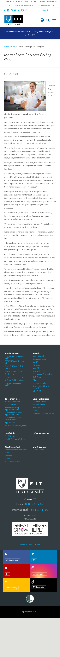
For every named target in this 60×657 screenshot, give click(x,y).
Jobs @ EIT (37, 391)
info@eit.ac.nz (29, 5)
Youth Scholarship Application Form (12, 408)
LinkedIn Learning (40, 383)
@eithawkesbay (12, 560)
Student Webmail (39, 359)
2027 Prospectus (11, 404)
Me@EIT (36, 368)
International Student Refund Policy (13, 418)
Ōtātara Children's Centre (15, 380)
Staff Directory (10, 436)
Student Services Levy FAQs (16, 425)
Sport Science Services (14, 377)
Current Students (39, 401)
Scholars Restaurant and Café (14, 357)
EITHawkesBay (39, 587)
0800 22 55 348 (14, 5)
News (13, 47)
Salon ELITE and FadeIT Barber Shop (14, 367)
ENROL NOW (30, 35)
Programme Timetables (42, 374)
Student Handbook (12, 401)
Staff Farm (37, 377)
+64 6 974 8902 (38, 509)
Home (6, 47)
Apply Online (10, 422)
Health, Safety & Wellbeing (15, 439)
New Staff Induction (40, 371)
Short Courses (38, 450)
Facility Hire (9, 374)
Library (35, 410)
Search (48, 20)
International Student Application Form (13, 413)
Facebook (9, 456)
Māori (45, 10)
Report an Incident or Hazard (41, 387)
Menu (54, 20)
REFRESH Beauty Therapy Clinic (15, 362)
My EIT (35, 362)
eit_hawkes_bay (39, 574)
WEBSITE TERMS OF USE (30, 544)
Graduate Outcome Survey (43, 413)
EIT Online (37, 365)
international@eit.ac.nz (46, 5)
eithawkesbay (11, 588)
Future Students (39, 404)
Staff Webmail (38, 356)
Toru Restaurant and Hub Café (15, 384)
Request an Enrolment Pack (16, 450)
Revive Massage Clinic (13, 371)
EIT (34, 560)
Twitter (8, 458)
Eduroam (36, 380)
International (38, 407)
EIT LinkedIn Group (12, 461)
